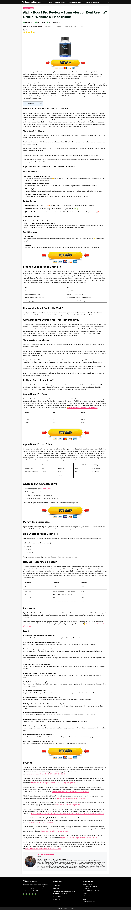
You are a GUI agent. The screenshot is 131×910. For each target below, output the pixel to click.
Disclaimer (29, 22)
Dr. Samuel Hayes (36, 26)
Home (50, 2)
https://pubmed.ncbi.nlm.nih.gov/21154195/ (71, 798)
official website (47, 489)
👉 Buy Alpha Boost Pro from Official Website (82, 407)
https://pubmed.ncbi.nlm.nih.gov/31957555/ (55, 831)
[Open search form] (108, 2)
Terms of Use (56, 896)
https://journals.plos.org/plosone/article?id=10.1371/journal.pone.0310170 (55, 783)
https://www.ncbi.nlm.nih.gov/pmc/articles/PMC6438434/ (70, 791)
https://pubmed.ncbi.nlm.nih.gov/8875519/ (69, 805)
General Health (60, 2)
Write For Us (56, 899)
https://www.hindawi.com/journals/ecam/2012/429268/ (43, 849)
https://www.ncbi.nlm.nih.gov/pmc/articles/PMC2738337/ (78, 838)
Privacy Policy (57, 885)
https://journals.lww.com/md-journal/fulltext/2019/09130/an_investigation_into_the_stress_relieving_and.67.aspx (67, 813)
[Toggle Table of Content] (39, 103)
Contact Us (56, 888)
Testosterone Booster (28, 8)
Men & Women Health (76, 2)
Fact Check (41, 22)
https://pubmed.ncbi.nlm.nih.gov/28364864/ (39, 822)
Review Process (54, 22)
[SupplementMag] (35, 881)
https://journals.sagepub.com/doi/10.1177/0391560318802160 (45, 774)
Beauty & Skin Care (92, 2)
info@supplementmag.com (90, 901)
